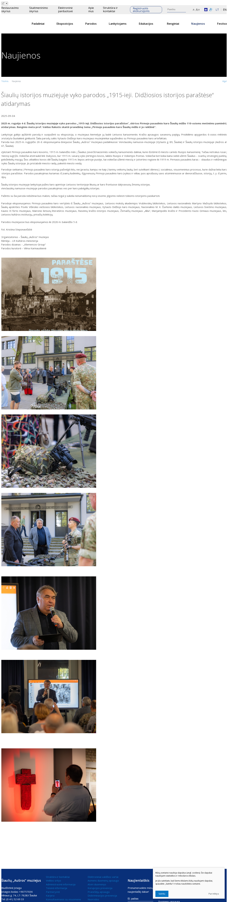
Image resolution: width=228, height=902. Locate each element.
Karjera (50, 895)
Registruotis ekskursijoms (141, 9)
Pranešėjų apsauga (98, 892)
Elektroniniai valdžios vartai (103, 877)
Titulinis (4, 81)
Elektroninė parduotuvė (65, 9)
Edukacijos (146, 23)
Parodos (91, 23)
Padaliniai (38, 23)
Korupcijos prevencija (100, 888)
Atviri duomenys (97, 884)
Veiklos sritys (53, 880)
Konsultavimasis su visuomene (63, 899)
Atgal (224, 81)
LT (217, 9)
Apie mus (91, 9)
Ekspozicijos (64, 23)
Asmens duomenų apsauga (103, 880)
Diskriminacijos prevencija (102, 895)
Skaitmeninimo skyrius (38, 9)
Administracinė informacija (60, 884)
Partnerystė (53, 892)
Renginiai (173, 23)
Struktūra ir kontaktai (110, 9)
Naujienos (198, 23)
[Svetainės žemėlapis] (190, 9)
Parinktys (214, 893)
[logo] (14, 23)
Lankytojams (118, 23)
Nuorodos (93, 899)
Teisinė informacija (56, 888)
